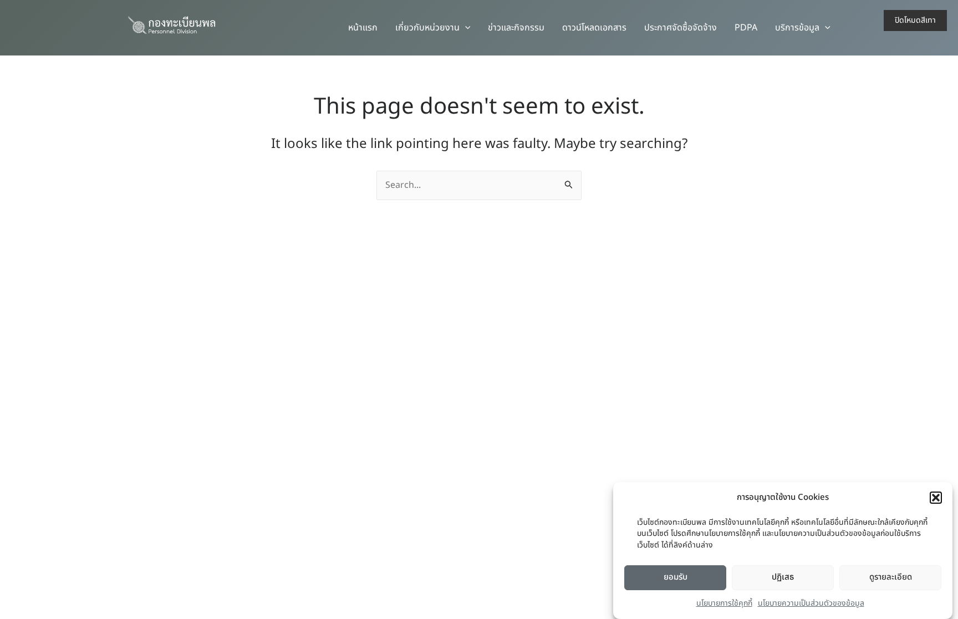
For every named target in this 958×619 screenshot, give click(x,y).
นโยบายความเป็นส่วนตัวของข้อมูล (811, 603)
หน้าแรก (363, 27)
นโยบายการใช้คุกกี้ (724, 603)
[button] (935, 497)
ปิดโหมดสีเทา (915, 20)
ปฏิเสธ (783, 577)
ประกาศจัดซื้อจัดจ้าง (680, 27)
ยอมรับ (675, 577)
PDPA (746, 27)
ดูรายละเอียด (890, 577)
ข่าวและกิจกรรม (516, 27)
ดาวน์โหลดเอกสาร (594, 27)
